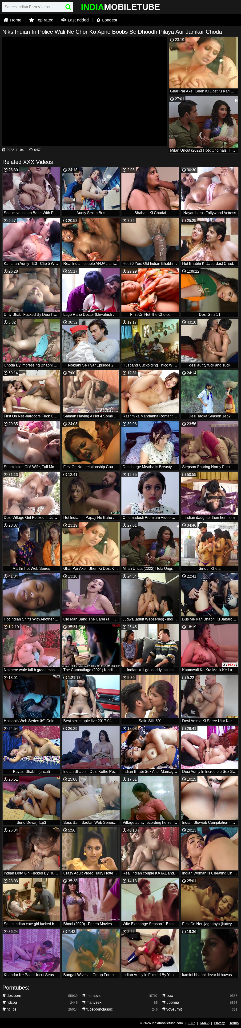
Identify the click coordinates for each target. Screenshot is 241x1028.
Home (15, 20)
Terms (234, 1023)
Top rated (44, 20)
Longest (109, 20)
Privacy (219, 1023)
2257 (191, 1023)
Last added (78, 20)
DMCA (204, 1023)
